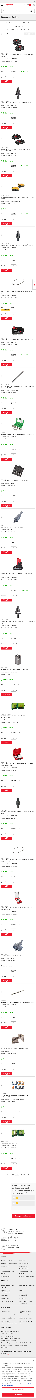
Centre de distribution (9, 1263)
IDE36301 (3, 525)
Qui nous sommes (7, 1260)
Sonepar (22, 1260)
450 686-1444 (11, 1341)
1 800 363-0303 (19, 1343)
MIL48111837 (4, 147)
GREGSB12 (4, 810)
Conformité (5, 1267)
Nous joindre (5, 1276)
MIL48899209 (5, 243)
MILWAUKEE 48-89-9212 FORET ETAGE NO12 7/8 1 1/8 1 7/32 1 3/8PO (18, 622)
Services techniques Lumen (26, 1322)
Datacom (22, 1290)
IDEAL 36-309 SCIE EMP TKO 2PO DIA (11, 955)
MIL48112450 (5, 572)
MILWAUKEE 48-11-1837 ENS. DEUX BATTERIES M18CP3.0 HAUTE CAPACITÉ (16, 149)
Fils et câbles (23, 1295)
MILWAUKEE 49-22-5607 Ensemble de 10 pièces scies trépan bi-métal (17, 908)
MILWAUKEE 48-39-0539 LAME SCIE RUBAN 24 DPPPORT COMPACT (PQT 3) (17, 860)
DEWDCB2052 (5, 195)
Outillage (22, 1298)
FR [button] (32, 1)
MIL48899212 (5, 620)
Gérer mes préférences (18, 1389)
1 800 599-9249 (14, 1338)
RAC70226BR (5, 384)
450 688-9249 (9, 1336)
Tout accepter (18, 1394)
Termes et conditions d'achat (26, 1272)
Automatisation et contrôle (7, 1286)
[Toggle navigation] (2, 5)
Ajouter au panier (6, 81)
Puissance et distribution (5, 1291)
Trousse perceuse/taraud (9, 1143)
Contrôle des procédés (27, 1285)
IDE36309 (4, 954)
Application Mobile (25, 1312)
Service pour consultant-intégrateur (9, 1322)
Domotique (5, 1298)
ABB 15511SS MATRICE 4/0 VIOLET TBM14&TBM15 (14, 1048)
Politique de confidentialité (24, 1267)
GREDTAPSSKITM (6, 714)
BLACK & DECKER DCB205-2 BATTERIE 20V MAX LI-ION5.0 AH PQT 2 (17, 197)
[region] (18, 1378)
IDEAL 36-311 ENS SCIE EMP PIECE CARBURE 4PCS (15, 480)
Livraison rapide (13, 1246)
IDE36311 (3, 479)
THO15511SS (4, 1047)
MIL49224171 (4, 762)
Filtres (8, 22)
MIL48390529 (5, 290)
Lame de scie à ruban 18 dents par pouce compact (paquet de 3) (17, 292)
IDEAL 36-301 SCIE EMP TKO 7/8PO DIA (12, 527)
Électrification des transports (25, 1302)
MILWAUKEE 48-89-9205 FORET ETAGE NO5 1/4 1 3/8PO (17, 102)
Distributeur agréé (14, 1237)
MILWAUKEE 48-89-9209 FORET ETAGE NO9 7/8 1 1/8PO (17, 245)
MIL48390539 (5, 858)
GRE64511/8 (4, 668)
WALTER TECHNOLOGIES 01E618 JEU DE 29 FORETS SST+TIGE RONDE (15, 1095)
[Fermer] (34, 1360)
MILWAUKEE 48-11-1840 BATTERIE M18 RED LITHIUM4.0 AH (17, 339)
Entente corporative (26, 1318)
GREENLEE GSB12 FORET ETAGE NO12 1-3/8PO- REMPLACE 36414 (17, 812)
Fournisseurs (24, 1263)
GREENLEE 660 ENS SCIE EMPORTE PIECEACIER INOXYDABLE (17, 434)
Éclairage (4, 1295)
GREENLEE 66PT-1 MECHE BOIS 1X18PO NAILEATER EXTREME (17, 1002)
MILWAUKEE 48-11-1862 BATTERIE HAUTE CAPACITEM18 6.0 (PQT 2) (17, 55)
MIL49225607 (5, 906)
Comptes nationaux (26, 1315)
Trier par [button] (26, 22)
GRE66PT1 (4, 1000)
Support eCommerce (26, 1276)
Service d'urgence (13, 1229)
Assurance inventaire (8, 1315)
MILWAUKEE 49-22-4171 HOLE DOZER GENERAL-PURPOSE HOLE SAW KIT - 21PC (17, 764)
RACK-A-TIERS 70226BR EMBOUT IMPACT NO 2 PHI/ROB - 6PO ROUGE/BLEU (18, 386)
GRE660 (3, 432)
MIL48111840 (4, 338)
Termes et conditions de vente (8, 1272)
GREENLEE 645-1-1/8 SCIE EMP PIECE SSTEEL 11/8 (14, 669)
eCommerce (5, 1312)
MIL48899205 (5, 101)
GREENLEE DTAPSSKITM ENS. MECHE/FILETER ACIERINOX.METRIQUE (13, 716)
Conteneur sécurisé (8, 1318)
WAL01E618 (4, 1093)
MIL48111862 (4, 53)
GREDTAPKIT (4, 1141)
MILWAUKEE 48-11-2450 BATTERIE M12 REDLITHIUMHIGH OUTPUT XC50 (16, 574)
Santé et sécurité (7, 1301)
